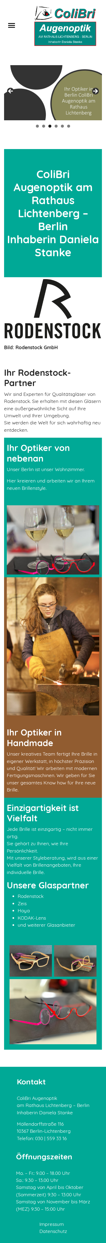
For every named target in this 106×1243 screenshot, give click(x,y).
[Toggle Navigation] (13, 25)
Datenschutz (53, 1231)
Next (95, 91)
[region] (53, 92)
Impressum (51, 1224)
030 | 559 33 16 (50, 1138)
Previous (11, 91)
